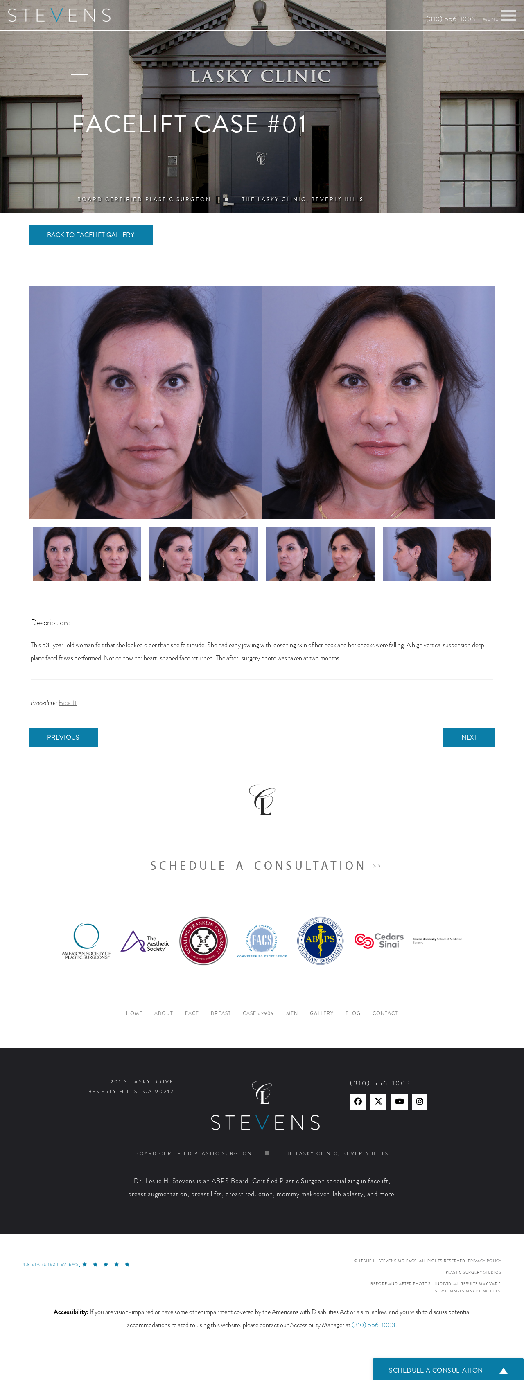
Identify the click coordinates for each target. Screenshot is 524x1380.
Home (134, 1013)
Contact (385, 1013)
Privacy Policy (484, 1260)
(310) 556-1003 (451, 19)
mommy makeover (303, 1194)
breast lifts (206, 1194)
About (163, 1013)
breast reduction (249, 1194)
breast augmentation (157, 1194)
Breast (221, 1013)
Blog (353, 1013)
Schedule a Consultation (258, 865)
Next (469, 737)
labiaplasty (348, 1194)
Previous (63, 737)
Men (292, 1013)
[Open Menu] (508, 15)
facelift (378, 1181)
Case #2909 (258, 1013)
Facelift (68, 702)
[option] (262, 402)
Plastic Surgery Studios (473, 1272)
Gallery (322, 1013)
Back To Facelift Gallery (90, 235)
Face (192, 1013)
